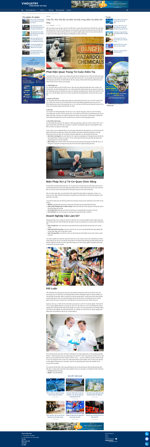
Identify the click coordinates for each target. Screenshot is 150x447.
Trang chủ (24, 13)
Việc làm (51, 10)
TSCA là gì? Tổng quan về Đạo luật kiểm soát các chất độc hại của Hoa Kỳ (37, 52)
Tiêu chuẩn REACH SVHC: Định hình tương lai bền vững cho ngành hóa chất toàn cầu (37, 27)
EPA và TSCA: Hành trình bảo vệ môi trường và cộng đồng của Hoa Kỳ (37, 21)
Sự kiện (69, 10)
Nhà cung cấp (60, 10)
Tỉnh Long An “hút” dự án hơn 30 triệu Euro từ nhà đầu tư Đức (55, 416)
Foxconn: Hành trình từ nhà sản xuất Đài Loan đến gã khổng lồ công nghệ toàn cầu (75, 394)
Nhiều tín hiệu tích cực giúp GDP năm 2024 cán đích (75, 416)
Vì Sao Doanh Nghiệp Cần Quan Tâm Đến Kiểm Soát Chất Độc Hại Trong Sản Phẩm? (36, 46)
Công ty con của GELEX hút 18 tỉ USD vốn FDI (95, 416)
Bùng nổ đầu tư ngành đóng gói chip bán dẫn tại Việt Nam (55, 394)
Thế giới (48, 16)
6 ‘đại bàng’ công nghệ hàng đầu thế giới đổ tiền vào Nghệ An (95, 394)
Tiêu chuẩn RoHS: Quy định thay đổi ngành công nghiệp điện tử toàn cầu (37, 33)
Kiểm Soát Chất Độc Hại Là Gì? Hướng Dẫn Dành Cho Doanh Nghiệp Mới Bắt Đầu (36, 40)
